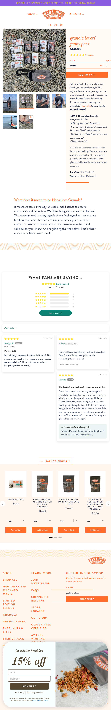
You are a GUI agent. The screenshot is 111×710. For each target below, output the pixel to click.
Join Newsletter (40, 581)
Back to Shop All (57, 461)
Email (70, 587)
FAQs (35, 590)
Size (72, 60)
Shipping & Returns (40, 598)
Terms (46, 700)
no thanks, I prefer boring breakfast (29, 692)
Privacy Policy (36, 700)
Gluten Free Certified (41, 626)
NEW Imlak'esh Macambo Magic (15, 590)
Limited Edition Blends (9, 604)
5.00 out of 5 (62, 284)
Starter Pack (13, 639)
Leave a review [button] (55, 313)
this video (86, 106)
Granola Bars (14, 621)
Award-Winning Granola (38, 638)
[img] (11, 339)
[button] (77, 55)
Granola (10, 615)
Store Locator (38, 609)
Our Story (39, 618)
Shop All (10, 580)
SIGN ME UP (29, 686)
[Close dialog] (102, 646)
